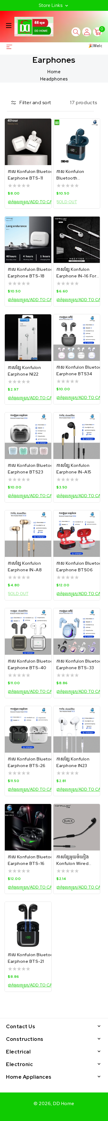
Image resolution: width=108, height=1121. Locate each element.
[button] (8, 25)
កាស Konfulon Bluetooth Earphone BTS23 (33, 469)
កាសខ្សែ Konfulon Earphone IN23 (72, 762)
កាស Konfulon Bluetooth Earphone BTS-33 (81, 664)
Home (54, 72)
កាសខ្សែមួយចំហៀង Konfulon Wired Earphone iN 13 (72, 860)
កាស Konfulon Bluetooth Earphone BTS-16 (33, 860)
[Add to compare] (43, 128)
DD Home (63, 1104)
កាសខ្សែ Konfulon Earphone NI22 (24, 371)
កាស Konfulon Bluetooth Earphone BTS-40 (33, 664)
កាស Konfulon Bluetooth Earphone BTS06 (81, 566)
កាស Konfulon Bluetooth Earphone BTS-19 (74, 175)
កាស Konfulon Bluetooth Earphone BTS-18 (33, 273)
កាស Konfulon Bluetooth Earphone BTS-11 (33, 175)
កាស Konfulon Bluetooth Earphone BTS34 (81, 370)
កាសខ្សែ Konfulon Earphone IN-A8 (25, 566)
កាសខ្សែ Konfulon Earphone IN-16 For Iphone (76, 273)
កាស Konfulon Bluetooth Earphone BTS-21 (33, 958)
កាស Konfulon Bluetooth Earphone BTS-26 (33, 762)
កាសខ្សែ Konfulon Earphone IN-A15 (74, 469)
